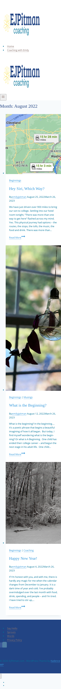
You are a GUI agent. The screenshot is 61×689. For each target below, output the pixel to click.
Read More (17, 237)
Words (10, 636)
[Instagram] (4, 645)
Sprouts (11, 632)
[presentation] (33, 144)
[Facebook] (1, 645)
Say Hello (12, 628)
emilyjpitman (19, 196)
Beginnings (15, 180)
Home (10, 46)
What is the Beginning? (27, 405)
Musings (28, 397)
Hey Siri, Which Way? (26, 188)
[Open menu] (3, 97)
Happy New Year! (23, 558)
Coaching (29, 550)
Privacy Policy (14, 640)
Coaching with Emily (18, 50)
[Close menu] (1, 676)
